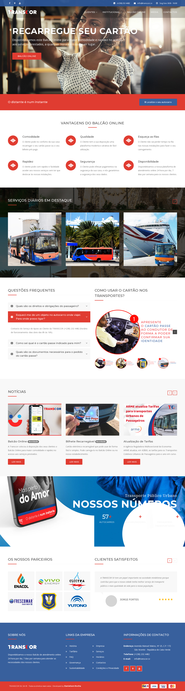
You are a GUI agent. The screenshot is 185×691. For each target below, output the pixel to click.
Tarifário (73, 655)
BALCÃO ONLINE (136, 12)
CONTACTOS (170, 12)
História (73, 649)
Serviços (100, 655)
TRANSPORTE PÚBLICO (28, 256)
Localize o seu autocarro (159, 102)
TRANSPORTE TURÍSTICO (87, 256)
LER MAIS (16, 462)
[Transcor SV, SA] (22, 12)
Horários (100, 660)
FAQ (71, 660)
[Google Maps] (14, 3)
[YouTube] (20, 3)
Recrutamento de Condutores (144, 441)
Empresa (100, 649)
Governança (75, 666)
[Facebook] (9, 3)
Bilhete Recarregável (22, 441)
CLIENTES (89, 12)
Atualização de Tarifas (80, 441)
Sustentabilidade (77, 671)
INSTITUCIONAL (111, 12)
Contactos (101, 666)
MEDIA (154, 12)
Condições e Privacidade (107, 671)
